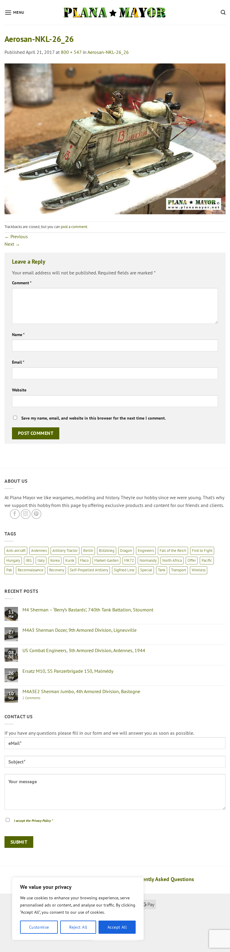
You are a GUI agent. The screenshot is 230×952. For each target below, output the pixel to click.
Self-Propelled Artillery (89, 570)
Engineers (146, 550)
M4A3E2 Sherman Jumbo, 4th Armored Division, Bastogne (81, 691)
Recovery (56, 570)
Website (19, 390)
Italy (41, 560)
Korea (55, 560)
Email (18, 362)
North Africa (172, 560)
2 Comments (37, 698)
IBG (29, 560)
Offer (191, 560)
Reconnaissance (30, 570)
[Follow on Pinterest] (36, 514)
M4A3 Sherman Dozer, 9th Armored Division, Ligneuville (79, 630)
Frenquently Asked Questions (160, 879)
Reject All (78, 927)
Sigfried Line (124, 570)
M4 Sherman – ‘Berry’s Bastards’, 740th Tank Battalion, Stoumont (87, 610)
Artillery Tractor (65, 550)
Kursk (69, 560)
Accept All (117, 927)
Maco (84, 560)
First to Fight (202, 550)
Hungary (13, 560)
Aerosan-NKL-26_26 (108, 52)
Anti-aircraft (15, 550)
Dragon (126, 550)
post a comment (74, 226)
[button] (14, 12)
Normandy (148, 560)
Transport (178, 570)
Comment (21, 283)
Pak (9, 570)
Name (18, 334)
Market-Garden (106, 560)
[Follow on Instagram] (26, 514)
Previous (16, 236)
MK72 (129, 560)
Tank (161, 570)
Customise (39, 927)
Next (12, 244)
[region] (78, 908)
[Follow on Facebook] (15, 514)
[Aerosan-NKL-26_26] (115, 138)
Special (146, 570)
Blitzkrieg (106, 550)
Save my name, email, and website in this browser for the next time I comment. (93, 418)
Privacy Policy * (42, 821)
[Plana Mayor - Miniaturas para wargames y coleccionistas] (115, 12)
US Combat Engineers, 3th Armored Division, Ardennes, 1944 (83, 650)
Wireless (198, 570)
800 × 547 (71, 52)
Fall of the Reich (173, 550)
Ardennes (39, 550)
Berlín (88, 550)
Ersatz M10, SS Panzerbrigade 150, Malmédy (67, 671)
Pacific (207, 560)
